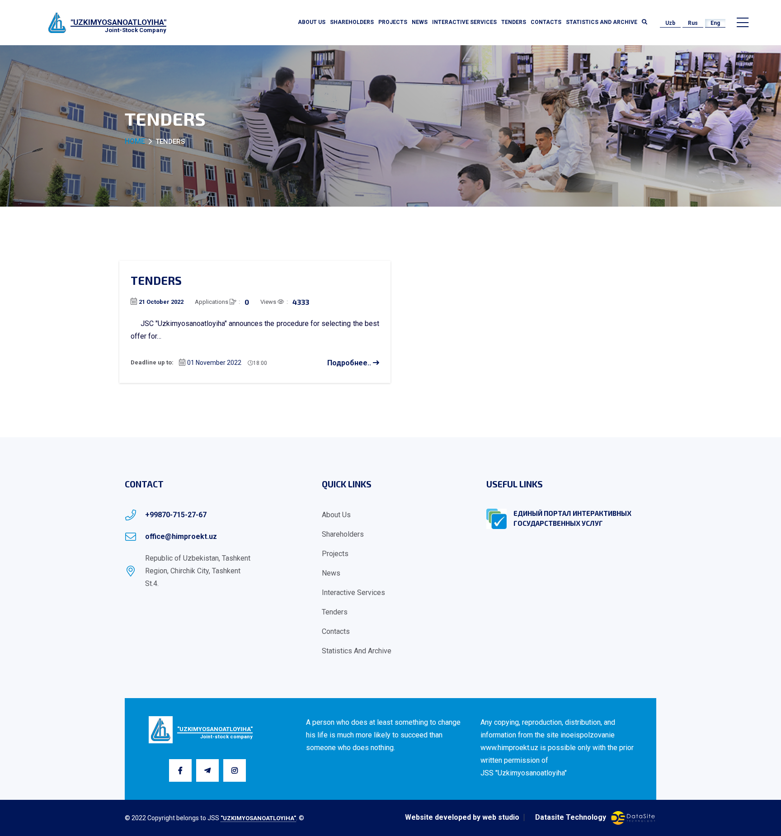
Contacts (546, 22)
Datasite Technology (570, 817)
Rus (693, 23)
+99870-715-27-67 (176, 514)
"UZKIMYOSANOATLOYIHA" (258, 818)
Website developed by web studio (462, 817)
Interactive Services (464, 22)
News (420, 22)
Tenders (513, 22)
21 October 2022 (161, 301)
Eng (715, 23)
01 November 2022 (214, 362)
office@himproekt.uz (181, 536)
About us (311, 22)
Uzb (670, 23)
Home (135, 141)
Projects (392, 22)
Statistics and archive (601, 22)
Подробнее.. (350, 363)
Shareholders (352, 22)
